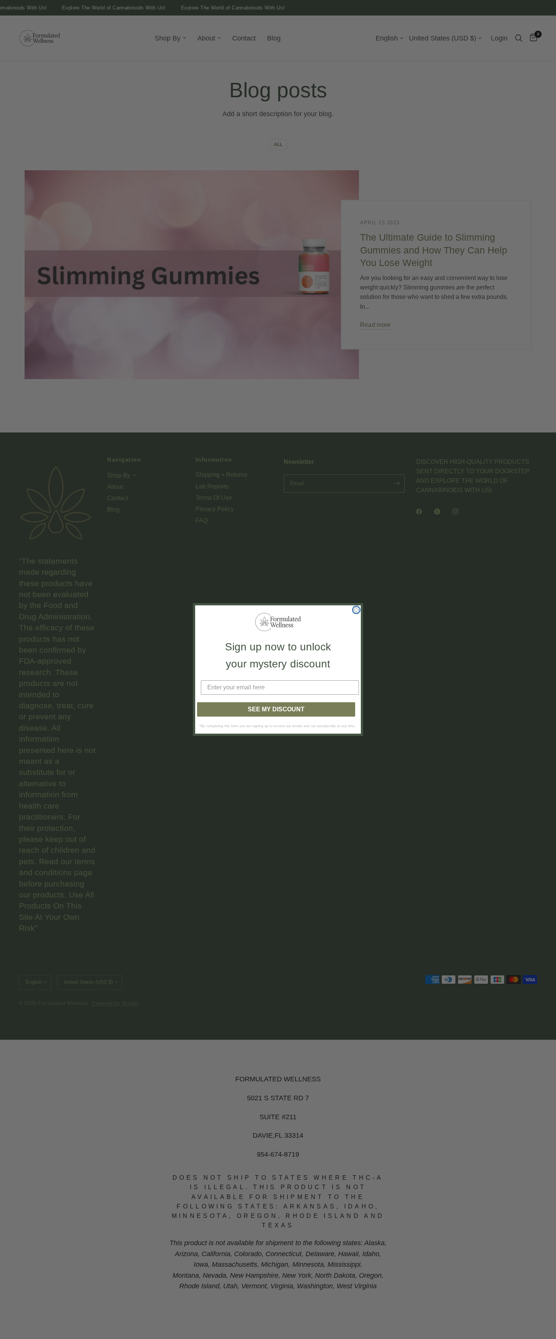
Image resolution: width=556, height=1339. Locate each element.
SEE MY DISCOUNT (276, 709)
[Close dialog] (356, 610)
